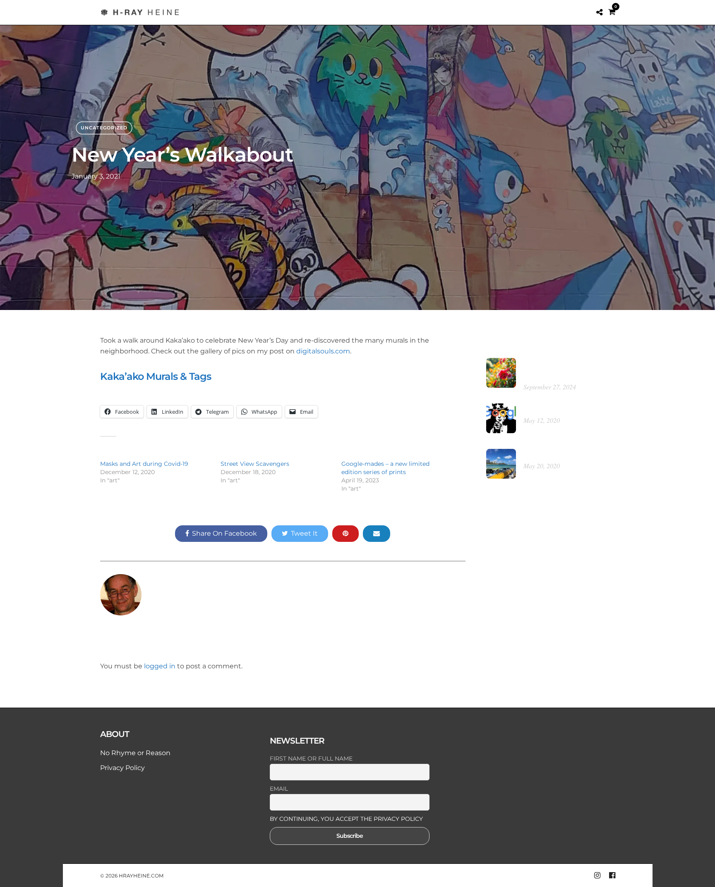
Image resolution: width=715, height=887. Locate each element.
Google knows (544, 409)
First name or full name (311, 758)
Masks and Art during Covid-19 (144, 463)
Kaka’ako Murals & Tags (155, 376)
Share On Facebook (224, 533)
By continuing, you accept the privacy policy (346, 819)
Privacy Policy (122, 768)
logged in (159, 666)
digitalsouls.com (323, 351)
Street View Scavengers (255, 463)
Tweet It (304, 533)
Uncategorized (104, 128)
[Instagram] (597, 875)
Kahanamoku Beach (554, 454)
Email (279, 788)
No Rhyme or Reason (135, 753)
